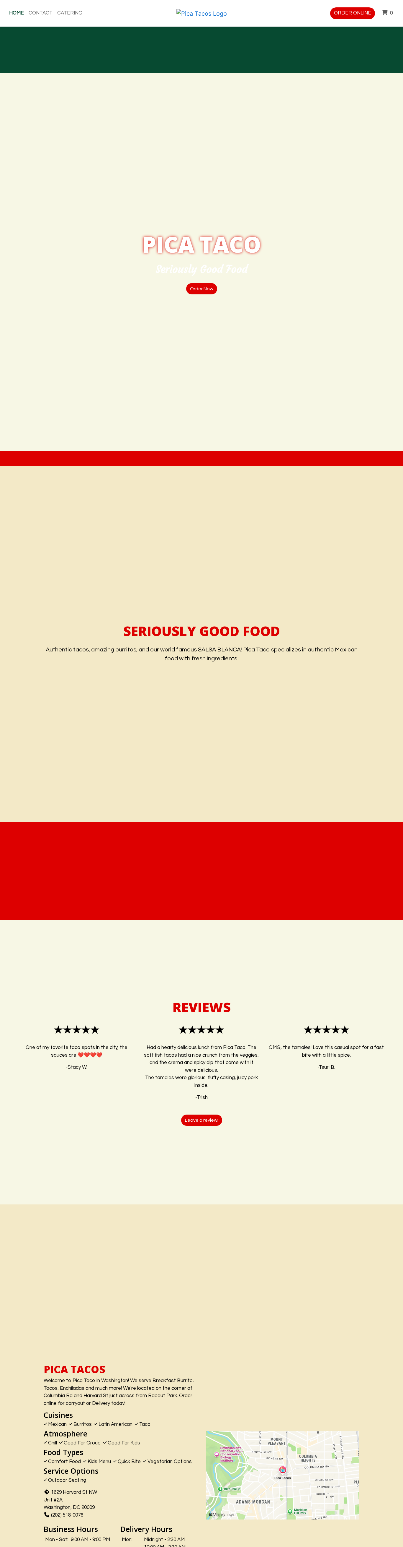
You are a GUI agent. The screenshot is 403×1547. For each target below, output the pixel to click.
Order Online (352, 13)
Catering (69, 13)
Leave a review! (201, 1120)
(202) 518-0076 (67, 1515)
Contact (41, 13)
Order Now (201, 288)
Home (16, 13)
